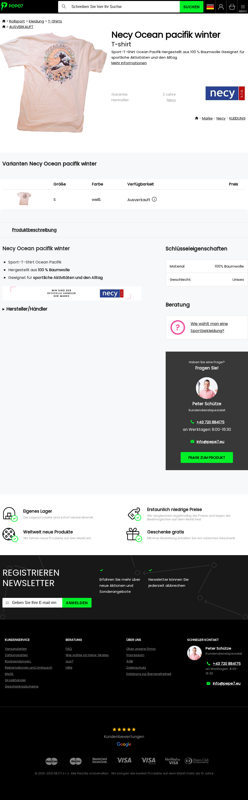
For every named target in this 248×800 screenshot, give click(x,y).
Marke (207, 118)
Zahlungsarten (16, 655)
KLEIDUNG (237, 118)
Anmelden (77, 603)
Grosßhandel (15, 680)
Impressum (135, 655)
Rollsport (17, 21)
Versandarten (16, 648)
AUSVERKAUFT (21, 26)
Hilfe (69, 667)
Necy (171, 99)
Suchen (191, 7)
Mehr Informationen (129, 62)
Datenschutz (136, 667)
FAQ (69, 648)
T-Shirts (55, 21)
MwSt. (9, 674)
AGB (129, 661)
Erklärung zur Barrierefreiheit (148, 674)
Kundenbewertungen (124, 736)
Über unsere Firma (140, 648)
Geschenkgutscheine (22, 686)
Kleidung (36, 21)
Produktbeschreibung (34, 230)
